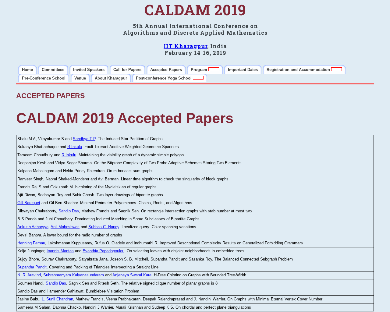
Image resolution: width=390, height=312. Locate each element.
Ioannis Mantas (60, 251)
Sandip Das (68, 211)
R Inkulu (74, 146)
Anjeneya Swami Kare (131, 275)
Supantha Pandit (32, 267)
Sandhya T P (84, 138)
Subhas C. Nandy (103, 227)
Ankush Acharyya (32, 227)
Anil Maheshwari (65, 227)
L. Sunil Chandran (57, 299)
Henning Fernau (31, 243)
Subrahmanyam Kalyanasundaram (73, 275)
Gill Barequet (28, 202)
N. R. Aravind (29, 275)
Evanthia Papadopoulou (103, 251)
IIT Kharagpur (185, 46)
